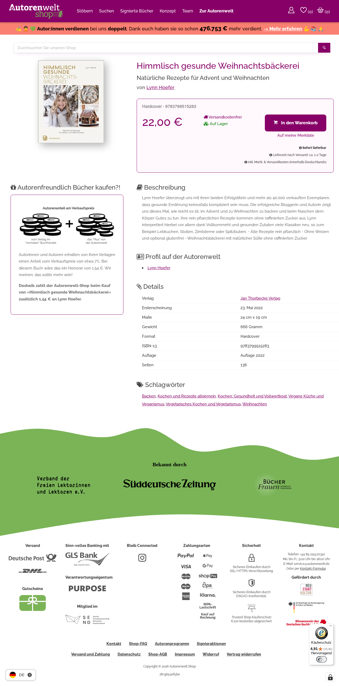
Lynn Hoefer (160, 87)
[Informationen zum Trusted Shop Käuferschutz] (252, 610)
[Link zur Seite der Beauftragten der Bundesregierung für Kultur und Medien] (306, 615)
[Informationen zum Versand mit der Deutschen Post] (32, 559)
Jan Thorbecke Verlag (260, 298)
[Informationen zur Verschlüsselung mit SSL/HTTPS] (252, 559)
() (310, 11)
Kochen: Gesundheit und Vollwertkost (252, 396)
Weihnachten (254, 404)
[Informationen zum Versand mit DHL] (33, 573)
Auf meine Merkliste (295, 135)
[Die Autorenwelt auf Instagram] (142, 559)
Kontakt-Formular (313, 568)
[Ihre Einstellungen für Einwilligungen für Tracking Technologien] (330, 677)
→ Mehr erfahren (283, 28)
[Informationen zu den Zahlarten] (185, 558)
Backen (149, 396)
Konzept (168, 10)
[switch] (321, 659)
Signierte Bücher (136, 10)
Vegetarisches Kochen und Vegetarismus (203, 404)
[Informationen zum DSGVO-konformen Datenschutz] (252, 585)
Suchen (106, 10)
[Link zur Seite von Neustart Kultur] (306, 594)
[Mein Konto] (291, 11)
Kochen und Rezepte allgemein (187, 396)
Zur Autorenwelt (216, 10)
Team (187, 10)
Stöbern (85, 10)
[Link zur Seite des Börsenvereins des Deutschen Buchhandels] (306, 624)
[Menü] (330, 627)
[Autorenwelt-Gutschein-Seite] (32, 609)
